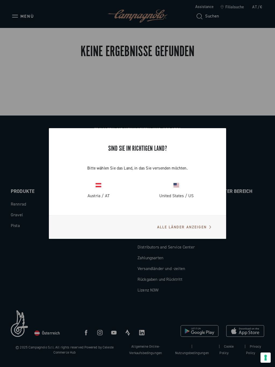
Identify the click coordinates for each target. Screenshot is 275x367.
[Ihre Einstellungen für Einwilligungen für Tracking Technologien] (265, 357)
